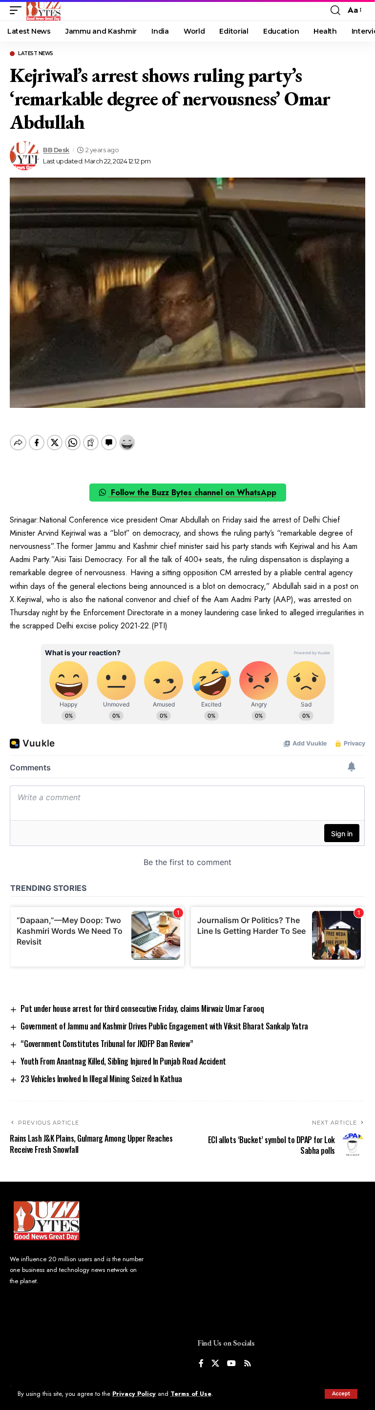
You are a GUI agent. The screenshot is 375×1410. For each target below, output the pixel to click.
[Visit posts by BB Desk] (24, 155)
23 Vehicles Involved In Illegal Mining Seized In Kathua (101, 1079)
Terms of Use (190, 1393)
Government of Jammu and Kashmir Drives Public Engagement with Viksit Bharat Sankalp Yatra (164, 1026)
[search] (335, 10)
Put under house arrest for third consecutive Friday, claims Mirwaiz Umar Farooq (142, 1008)
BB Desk (56, 150)
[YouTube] (231, 1364)
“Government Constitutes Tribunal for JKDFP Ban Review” (107, 1043)
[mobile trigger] (18, 10)
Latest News (35, 53)
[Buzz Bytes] (43, 10)
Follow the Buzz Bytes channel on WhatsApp (192, 492)
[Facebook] (201, 1364)
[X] (215, 1364)
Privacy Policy (134, 1393)
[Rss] (247, 1364)
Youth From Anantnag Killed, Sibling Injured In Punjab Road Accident (123, 1061)
